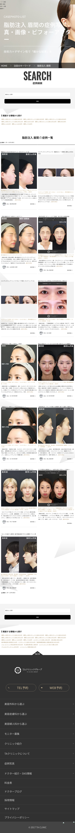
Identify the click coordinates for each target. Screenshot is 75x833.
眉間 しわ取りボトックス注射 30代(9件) (33, 119)
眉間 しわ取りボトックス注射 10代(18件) (46, 121)
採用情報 (9, 800)
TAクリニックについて (17, 753)
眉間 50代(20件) (62, 121)
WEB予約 (56, 687)
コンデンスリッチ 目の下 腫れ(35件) (48, 644)
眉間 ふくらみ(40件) (17, 124)
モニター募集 (11, 734)
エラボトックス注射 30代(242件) (27, 642)
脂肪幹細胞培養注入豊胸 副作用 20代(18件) (48, 642)
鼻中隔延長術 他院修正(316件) (9, 642)
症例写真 (9, 763)
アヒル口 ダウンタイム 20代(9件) (10, 647)
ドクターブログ (13, 791)
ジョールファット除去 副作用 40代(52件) (12, 644)
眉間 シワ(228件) (27, 124)
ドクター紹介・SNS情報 (18, 773)
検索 (37, 101)
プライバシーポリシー (16, 817)
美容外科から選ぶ (14, 704)
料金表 (8, 783)
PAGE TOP (37, 654)
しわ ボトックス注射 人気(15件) (41, 640)
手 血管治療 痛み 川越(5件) (31, 644)
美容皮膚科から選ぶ (15, 714)
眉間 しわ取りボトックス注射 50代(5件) (11, 119)
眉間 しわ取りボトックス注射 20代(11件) (12, 121)
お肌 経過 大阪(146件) (57, 640)
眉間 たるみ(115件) (29, 121)
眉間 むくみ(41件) (6, 124)
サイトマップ (11, 808)
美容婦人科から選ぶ (15, 724)
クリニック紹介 (13, 743)
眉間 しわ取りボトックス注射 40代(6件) (55, 119)
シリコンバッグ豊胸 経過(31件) (28, 647)
